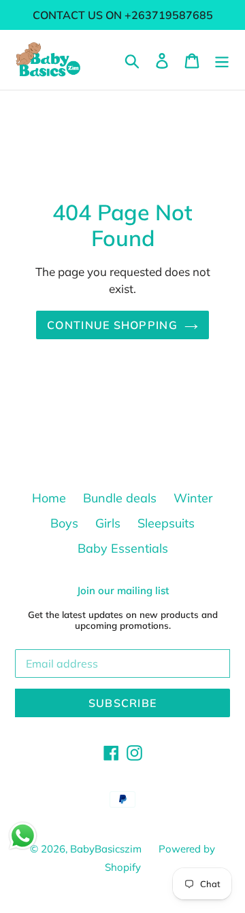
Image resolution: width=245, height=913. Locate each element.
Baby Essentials (123, 548)
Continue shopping (112, 325)
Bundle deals (120, 498)
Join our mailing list (123, 591)
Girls (107, 523)
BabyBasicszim (106, 848)
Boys (64, 523)
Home (49, 498)
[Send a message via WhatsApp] (23, 836)
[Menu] (222, 59)
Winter (193, 498)
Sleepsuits (166, 523)
